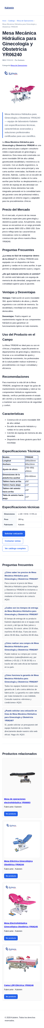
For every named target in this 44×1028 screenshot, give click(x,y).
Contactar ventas (13, 541)
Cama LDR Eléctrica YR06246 (19, 985)
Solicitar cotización (14, 533)
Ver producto (11, 814)
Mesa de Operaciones (19, 65)
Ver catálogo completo (15, 548)
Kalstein (9, 7)
